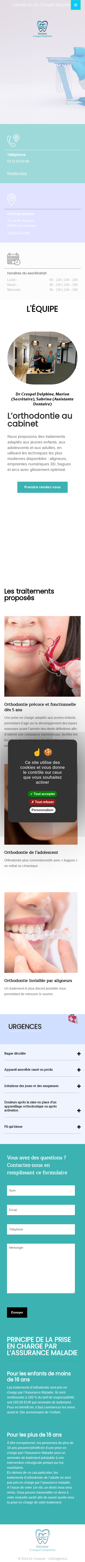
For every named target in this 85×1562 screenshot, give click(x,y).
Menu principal (76, 5)
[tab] (42, 1056)
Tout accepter (44, 793)
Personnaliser (42, 810)
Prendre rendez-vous (42, 487)
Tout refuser (44, 802)
